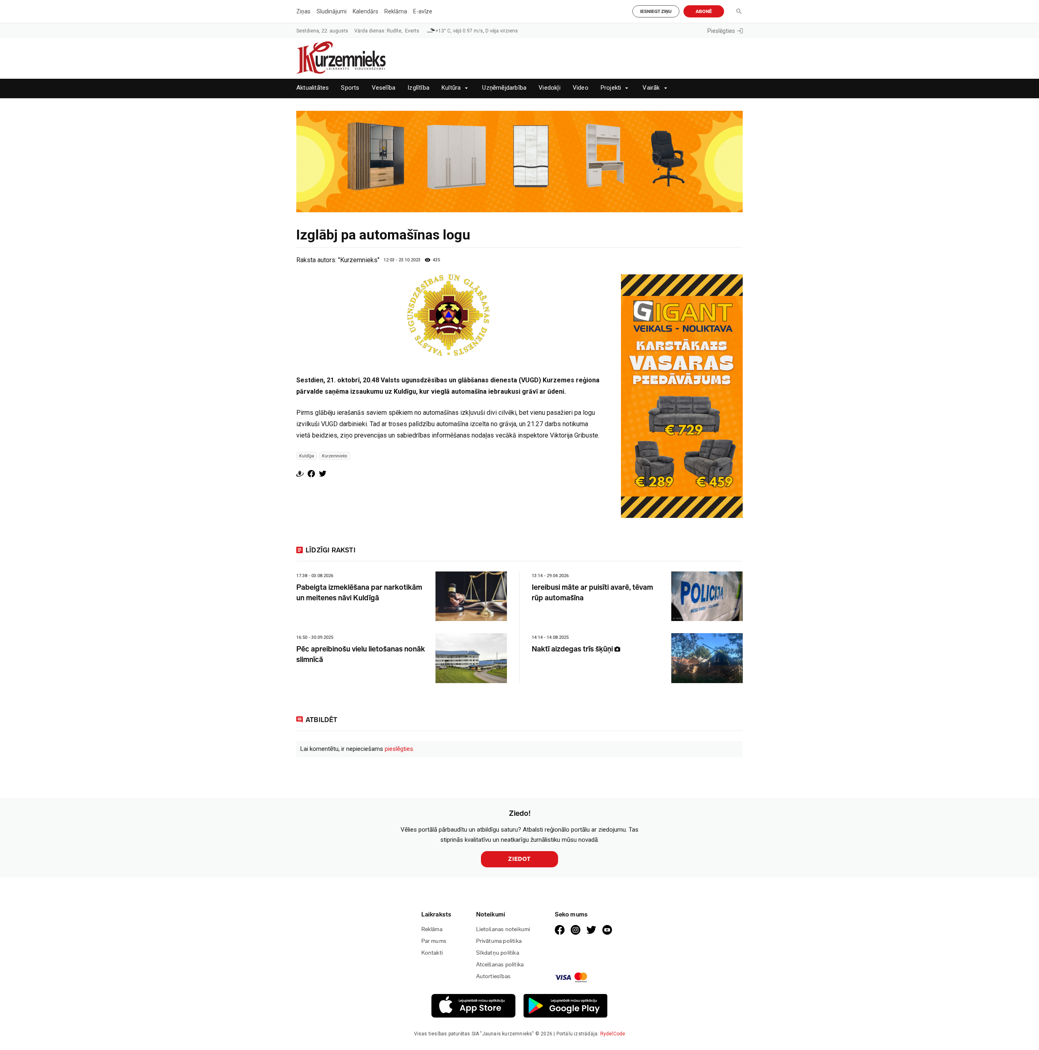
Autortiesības (493, 976)
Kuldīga (306, 455)
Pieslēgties (721, 31)
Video (580, 87)
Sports (350, 87)
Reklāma (395, 11)
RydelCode (612, 1034)
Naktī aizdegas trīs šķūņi (573, 649)
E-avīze (422, 11)
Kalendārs (365, 11)
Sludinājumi (332, 11)
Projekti (611, 87)
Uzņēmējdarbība (504, 87)
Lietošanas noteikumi (503, 929)
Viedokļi (549, 87)
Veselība (384, 87)
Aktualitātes (312, 87)
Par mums (434, 941)
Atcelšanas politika (500, 964)
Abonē (704, 11)
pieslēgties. (399, 748)
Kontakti (432, 952)
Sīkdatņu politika (497, 952)
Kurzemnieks (334, 455)
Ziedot (519, 859)
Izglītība (418, 87)
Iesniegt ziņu (656, 11)
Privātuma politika (499, 941)
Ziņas (303, 11)
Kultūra (451, 87)
